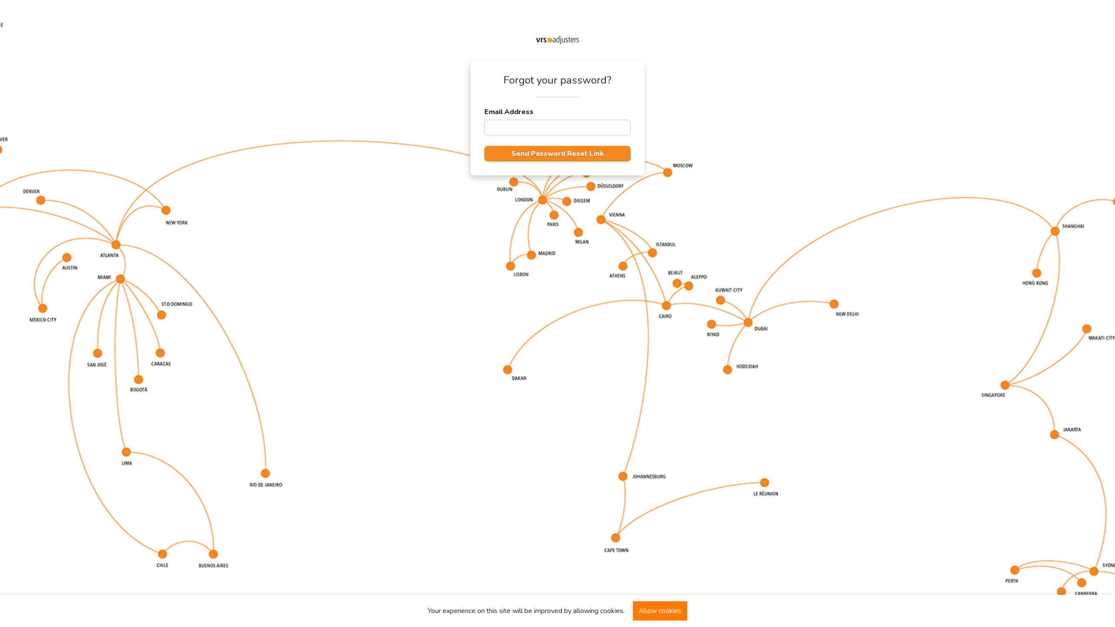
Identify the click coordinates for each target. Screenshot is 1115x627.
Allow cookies (660, 611)
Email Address (509, 112)
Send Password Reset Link (557, 153)
